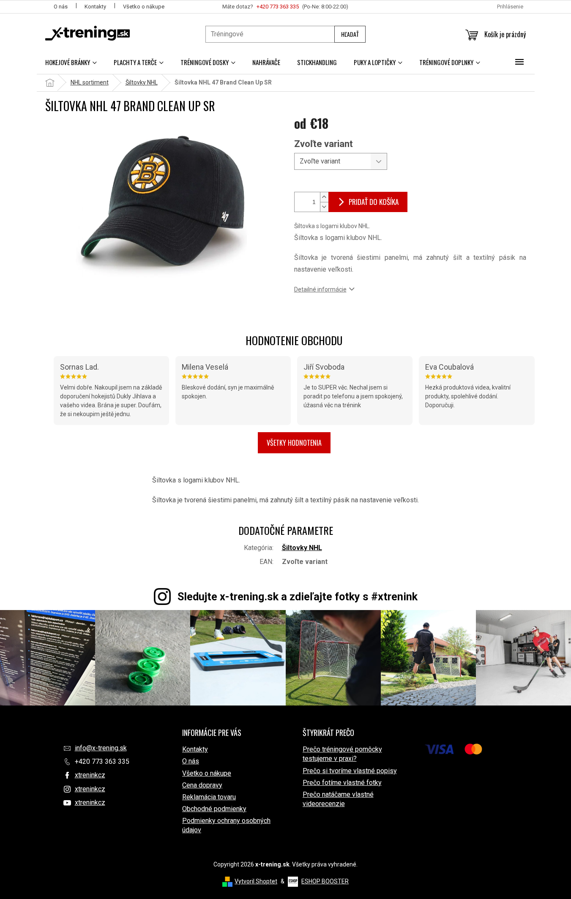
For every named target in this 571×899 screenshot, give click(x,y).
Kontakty (95, 6)
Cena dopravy (202, 785)
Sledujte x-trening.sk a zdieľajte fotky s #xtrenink (298, 597)
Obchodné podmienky (214, 809)
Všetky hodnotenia (294, 443)
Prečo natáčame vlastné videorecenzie (338, 799)
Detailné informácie (320, 289)
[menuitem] (71, 62)
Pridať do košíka (374, 201)
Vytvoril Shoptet (256, 881)
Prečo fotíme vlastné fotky (342, 783)
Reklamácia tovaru (209, 797)
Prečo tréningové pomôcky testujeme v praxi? (342, 754)
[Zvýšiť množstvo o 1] (324, 197)
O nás (61, 6)
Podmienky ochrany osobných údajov (226, 825)
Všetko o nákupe (143, 6)
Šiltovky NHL (302, 548)
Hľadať (350, 34)
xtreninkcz (90, 775)
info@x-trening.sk (101, 748)
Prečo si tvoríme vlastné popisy (350, 771)
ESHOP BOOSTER (325, 881)
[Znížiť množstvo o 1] (324, 207)
